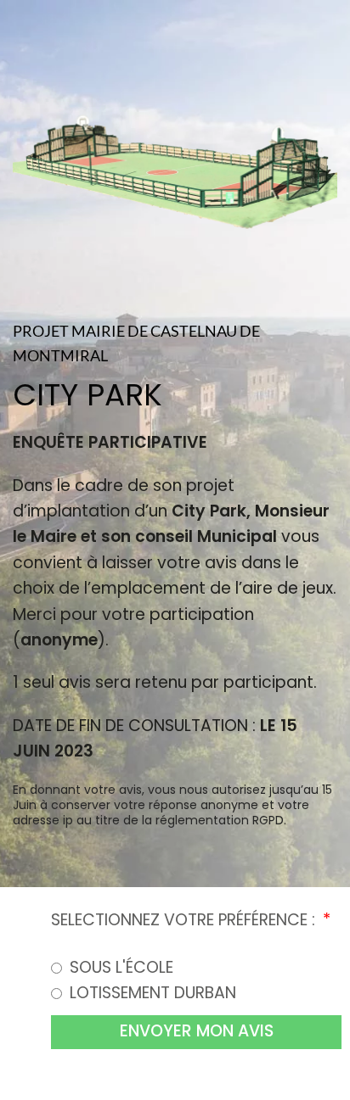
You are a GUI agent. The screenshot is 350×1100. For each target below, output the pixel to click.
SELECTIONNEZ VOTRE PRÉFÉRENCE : (185, 919)
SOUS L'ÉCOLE (121, 967)
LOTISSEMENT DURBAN (153, 992)
